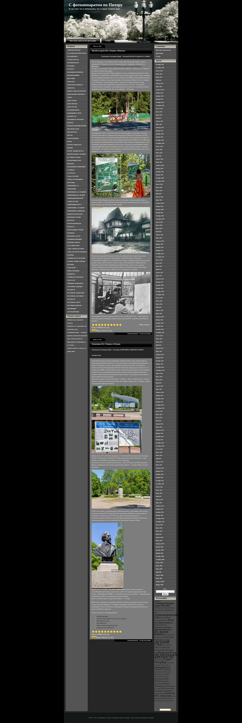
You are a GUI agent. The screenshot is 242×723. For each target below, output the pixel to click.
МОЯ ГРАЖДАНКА (73, 138)
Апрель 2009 (159, 575)
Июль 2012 (159, 452)
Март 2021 (159, 124)
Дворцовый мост (163, 629)
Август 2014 (159, 373)
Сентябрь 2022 (160, 67)
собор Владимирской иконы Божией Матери (165, 698)
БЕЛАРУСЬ (70, 69)
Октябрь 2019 (160, 178)
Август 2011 (159, 487)
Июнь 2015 (159, 342)
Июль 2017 (159, 263)
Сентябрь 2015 (160, 332)
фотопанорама (164, 700)
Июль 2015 (159, 338)
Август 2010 (159, 525)
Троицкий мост (162, 667)
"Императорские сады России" (164, 604)
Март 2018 (159, 238)
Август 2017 (159, 260)
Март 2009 (159, 578)
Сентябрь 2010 (160, 521)
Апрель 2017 (159, 272)
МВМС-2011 (158, 647)
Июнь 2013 (159, 417)
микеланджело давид (103, 621)
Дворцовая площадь (163, 627)
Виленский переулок (161, 625)
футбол (171, 700)
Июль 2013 (159, 414)
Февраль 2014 (160, 392)
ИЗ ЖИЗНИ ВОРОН (73, 110)
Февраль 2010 (160, 543)
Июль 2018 (159, 225)
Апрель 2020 (159, 159)
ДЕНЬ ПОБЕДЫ (72, 103)
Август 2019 (159, 184)
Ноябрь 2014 (159, 364)
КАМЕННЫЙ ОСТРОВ (74, 113)
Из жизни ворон (161, 633)
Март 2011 (159, 502)
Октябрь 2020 (160, 140)
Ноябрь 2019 (159, 175)
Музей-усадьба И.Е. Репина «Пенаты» (109, 51)
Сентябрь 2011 (160, 484)
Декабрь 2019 (160, 171)
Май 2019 (158, 193)
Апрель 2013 (159, 424)
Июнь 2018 (159, 228)
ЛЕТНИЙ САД (71, 116)
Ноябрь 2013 (159, 402)
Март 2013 (159, 427)
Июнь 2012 (159, 455)
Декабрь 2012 (160, 436)
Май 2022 (158, 80)
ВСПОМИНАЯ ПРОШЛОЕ (75, 72)
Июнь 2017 (159, 266)
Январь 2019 (159, 206)
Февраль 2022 (160, 89)
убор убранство (101, 623)
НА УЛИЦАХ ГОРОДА (74, 157)
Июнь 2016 (159, 304)
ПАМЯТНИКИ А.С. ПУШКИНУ (76, 192)
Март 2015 (159, 351)
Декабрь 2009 (160, 550)
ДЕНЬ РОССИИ (72, 107)
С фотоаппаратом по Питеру (96, 5)
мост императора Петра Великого (165, 688)
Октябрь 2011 (160, 480)
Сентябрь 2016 (160, 294)
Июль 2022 (159, 74)
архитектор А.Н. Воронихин (163, 672)
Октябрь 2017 (160, 253)
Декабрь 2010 (160, 512)
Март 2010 (159, 540)
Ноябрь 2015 (159, 326)
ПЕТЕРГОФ (71, 220)
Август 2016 (159, 298)
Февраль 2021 (160, 127)
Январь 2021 (159, 130)
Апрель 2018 (159, 234)
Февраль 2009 (160, 581)
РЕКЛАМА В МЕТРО (73, 242)
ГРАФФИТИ (71, 81)
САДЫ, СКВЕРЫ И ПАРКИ (75, 248)
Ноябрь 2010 (159, 515)
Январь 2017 (159, 282)
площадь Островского (164, 691)
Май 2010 (158, 534)
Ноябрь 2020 (159, 137)
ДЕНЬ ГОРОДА (72, 100)
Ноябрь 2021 (159, 99)
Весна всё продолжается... (164, 621)
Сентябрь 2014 (160, 370)
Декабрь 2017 (160, 247)
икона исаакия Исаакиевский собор (107, 625)
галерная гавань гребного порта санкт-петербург (112, 618)
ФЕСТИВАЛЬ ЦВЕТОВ (74, 305)
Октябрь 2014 (160, 367)
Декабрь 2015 (160, 323)
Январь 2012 (159, 471)
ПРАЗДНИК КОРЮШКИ (74, 239)
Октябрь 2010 (160, 518)
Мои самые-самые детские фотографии (83, 41)
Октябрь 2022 (160, 64)
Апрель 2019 (159, 197)
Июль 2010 (159, 528)
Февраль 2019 (160, 203)
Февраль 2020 (160, 165)
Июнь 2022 (159, 77)
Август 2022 (159, 71)
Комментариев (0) (133, 333)
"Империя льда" (159, 607)
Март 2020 (159, 162)
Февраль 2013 (160, 430)
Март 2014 (159, 389)
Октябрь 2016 (160, 291)
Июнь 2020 (159, 152)
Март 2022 (159, 86)
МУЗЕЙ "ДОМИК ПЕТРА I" (75, 151)
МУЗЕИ (69, 141)
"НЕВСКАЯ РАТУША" (74, 50)
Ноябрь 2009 (159, 553)
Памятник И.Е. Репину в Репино (106, 344)
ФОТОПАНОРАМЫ (73, 312)
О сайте (108, 41)
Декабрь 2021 (160, 96)
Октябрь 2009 (160, 556)
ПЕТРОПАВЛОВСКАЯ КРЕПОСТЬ (173, 656)
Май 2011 (158, 496)
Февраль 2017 (160, 279)
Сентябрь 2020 (160, 143)
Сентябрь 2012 (160, 446)
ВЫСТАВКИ (71, 78)
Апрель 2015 (159, 348)
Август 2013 (159, 411)
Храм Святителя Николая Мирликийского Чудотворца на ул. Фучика (76, 342)
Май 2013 (158, 420)
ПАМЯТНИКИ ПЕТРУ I (74, 204)
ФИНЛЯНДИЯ (71, 308)
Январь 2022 (159, 93)
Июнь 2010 (159, 531)
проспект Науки (159, 693)
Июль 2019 (159, 187)
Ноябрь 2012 (159, 439)
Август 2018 (159, 222)
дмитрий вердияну (102, 616)
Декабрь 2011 (159, 474)
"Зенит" (158, 601)
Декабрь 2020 (160, 134)
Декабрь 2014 (160, 361)
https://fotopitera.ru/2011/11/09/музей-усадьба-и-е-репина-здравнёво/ (121, 66)
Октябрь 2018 (160, 216)
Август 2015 (159, 335)
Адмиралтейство (169, 607)
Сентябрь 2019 (160, 181)
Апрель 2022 (159, 83)
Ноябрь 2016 (159, 288)
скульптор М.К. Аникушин (165, 694)
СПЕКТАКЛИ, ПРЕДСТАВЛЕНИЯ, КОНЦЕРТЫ (73, 271)
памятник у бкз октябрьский (105, 627)
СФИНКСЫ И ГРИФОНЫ (75, 277)
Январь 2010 (159, 547)
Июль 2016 (159, 301)
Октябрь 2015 (160, 329)
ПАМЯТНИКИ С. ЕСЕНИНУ (76, 207)
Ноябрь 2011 (159, 477)
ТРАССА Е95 (71, 280)
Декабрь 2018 (160, 209)
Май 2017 (158, 269)
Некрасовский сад (167, 652)
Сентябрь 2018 (160, 219)
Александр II (158, 610)
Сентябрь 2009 (160, 559)
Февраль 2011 (160, 506)
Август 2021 (159, 108)
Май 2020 (158, 156)
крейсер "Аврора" (170, 686)
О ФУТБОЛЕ (71, 173)
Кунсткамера (166, 639)
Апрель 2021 (159, 121)
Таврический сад (165, 665)
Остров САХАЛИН (72, 176)
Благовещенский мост (161, 620)
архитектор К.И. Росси (161, 676)
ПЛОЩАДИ (70, 233)
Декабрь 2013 (160, 398)
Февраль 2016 (160, 316)
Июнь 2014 (159, 379)
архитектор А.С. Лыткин (162, 674)
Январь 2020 (159, 168)
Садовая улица (159, 660)
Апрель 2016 (159, 310)
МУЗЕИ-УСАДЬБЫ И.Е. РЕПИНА (140, 56)
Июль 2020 (159, 149)
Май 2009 (158, 572)
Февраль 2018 (160, 241)
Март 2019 (159, 200)
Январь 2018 (159, 244)
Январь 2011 (159, 509)
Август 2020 (159, 146)
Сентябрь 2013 (160, 408)
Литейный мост (167, 645)
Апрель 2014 (159, 386)
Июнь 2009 (159, 569)
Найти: (165, 589)
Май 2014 (158, 383)
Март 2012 (159, 465)
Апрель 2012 (159, 461)
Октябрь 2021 (160, 102)
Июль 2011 (159, 490)
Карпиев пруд (159, 637)
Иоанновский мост (169, 634)
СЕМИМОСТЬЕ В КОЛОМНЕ (76, 258)
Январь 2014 (159, 395)
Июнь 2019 (159, 190)
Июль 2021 (159, 111)
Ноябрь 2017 (159, 250)
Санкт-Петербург (163, 661)
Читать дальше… (144, 324)
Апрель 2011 (159, 499)
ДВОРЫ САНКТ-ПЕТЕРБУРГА (76, 91)
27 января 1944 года (73, 59)
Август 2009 (159, 562)
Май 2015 (158, 345)
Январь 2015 (159, 357)
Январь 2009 (159, 584)
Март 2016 (159, 313)
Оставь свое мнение (145, 333)
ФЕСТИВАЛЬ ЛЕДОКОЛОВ (75, 293)
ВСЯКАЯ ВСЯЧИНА (73, 75)
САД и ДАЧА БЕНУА (73, 245)
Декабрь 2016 (160, 285)
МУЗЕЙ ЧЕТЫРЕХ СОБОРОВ (76, 154)
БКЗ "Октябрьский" (165, 617)
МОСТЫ (69, 135)
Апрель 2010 (159, 537)
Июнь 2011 (159, 493)
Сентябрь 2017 (160, 257)
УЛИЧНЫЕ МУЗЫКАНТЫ (75, 283)
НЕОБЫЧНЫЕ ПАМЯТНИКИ (76, 166)
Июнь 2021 (159, 115)
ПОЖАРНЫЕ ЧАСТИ (73, 236)
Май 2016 (158, 307)
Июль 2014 (159, 376)
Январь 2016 (159, 320)
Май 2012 (158, 458)
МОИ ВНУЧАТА (72, 132)
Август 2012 (159, 449)
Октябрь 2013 (160, 405)
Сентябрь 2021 (160, 105)
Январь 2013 (159, 433)
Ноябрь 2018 (159, 212)
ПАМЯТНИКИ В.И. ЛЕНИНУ (76, 195)
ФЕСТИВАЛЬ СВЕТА (73, 302)
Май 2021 (158, 118)
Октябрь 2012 (160, 443)
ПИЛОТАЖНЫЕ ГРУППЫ (75, 230)
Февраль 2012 (160, 468)
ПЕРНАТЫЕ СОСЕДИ (74, 217)
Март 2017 (159, 275)
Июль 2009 (159, 565)
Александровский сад (166, 616)
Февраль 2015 (160, 354)
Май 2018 (158, 231)
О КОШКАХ (71, 170)
